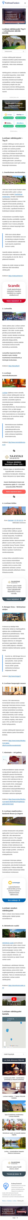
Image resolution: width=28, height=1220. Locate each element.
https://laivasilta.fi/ (13, 366)
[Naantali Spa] (14, 17)
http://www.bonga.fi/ (14, 676)
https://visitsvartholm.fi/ (15, 276)
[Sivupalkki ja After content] (14, 1168)
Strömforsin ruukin (8, 943)
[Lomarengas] (14, 890)
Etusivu (4, 1200)
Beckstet (11, 520)
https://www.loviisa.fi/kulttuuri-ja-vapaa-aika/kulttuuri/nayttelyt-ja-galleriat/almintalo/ (13, 801)
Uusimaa (9, 1200)
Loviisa (14, 1200)
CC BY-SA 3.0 (18, 520)
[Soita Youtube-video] (14, 999)
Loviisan (4, 392)
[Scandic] (14, 292)
